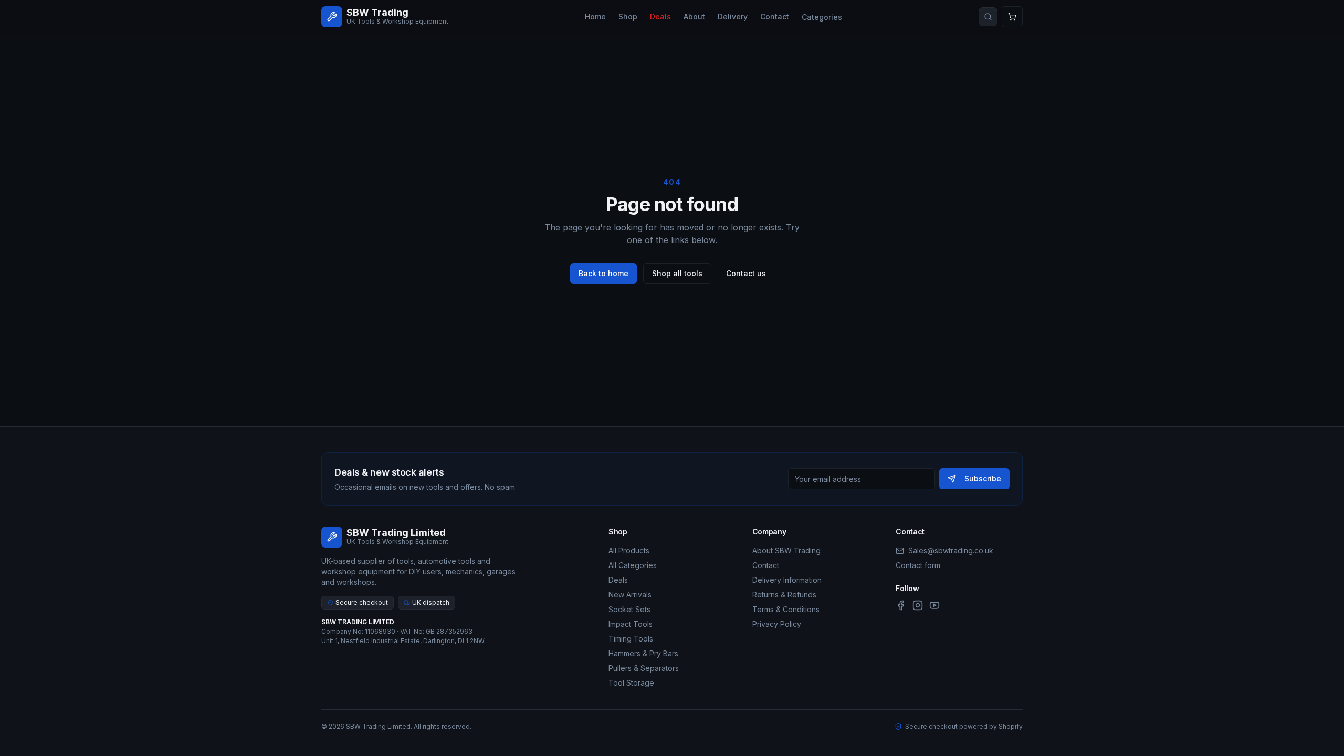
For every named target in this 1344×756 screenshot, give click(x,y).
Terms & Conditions (786, 609)
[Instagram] (917, 605)
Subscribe (982, 478)
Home (595, 16)
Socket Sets (629, 609)
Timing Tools (630, 638)
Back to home (603, 273)
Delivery (733, 16)
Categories (822, 17)
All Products (628, 550)
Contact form (918, 565)
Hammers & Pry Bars (643, 653)
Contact (774, 16)
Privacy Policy (776, 624)
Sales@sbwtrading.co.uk (950, 550)
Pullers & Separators (643, 668)
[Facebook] (901, 605)
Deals (660, 16)
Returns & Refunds (784, 594)
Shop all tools (677, 273)
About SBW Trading (786, 550)
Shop (627, 16)
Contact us (746, 273)
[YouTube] (934, 605)
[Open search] (988, 16)
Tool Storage (631, 682)
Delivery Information (787, 579)
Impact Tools (630, 624)
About (694, 16)
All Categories (632, 565)
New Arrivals (630, 594)
